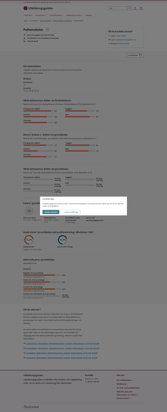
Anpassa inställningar (71, 212)
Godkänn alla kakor (51, 212)
